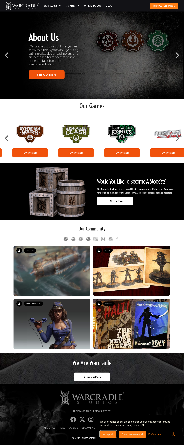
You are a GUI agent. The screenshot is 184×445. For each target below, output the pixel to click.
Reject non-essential (132, 434)
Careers (73, 427)
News (62, 427)
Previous (7, 55)
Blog (109, 5)
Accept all (108, 434)
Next (177, 55)
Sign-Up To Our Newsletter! (93, 411)
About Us (49, 427)
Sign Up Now (116, 201)
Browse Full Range (164, 6)
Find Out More (46, 74)
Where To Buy (92, 5)
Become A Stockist (93, 427)
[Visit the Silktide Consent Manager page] (173, 434)
